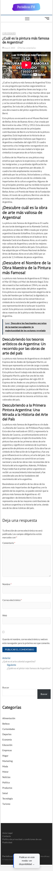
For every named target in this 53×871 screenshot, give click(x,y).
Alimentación (8, 718)
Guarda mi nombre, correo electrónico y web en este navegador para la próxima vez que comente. (26, 641)
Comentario (8, 543)
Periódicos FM (9, 856)
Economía (7, 739)
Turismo (6, 804)
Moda (5, 766)
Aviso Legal (7, 833)
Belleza (6, 723)
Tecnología (7, 798)
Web (4, 615)
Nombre (6, 584)
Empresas (7, 750)
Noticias (6, 777)
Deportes (6, 734)
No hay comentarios (27, 48)
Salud (5, 793)
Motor (5, 771)
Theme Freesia (33, 856)
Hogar (5, 755)
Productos (7, 787)
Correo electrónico (12, 600)
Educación (7, 745)
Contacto (6, 836)
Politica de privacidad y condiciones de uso (22, 839)
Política (6, 782)
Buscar (5, 687)
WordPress (44, 856)
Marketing (7, 761)
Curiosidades (9, 33)
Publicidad (7, 842)
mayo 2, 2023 (9, 48)
